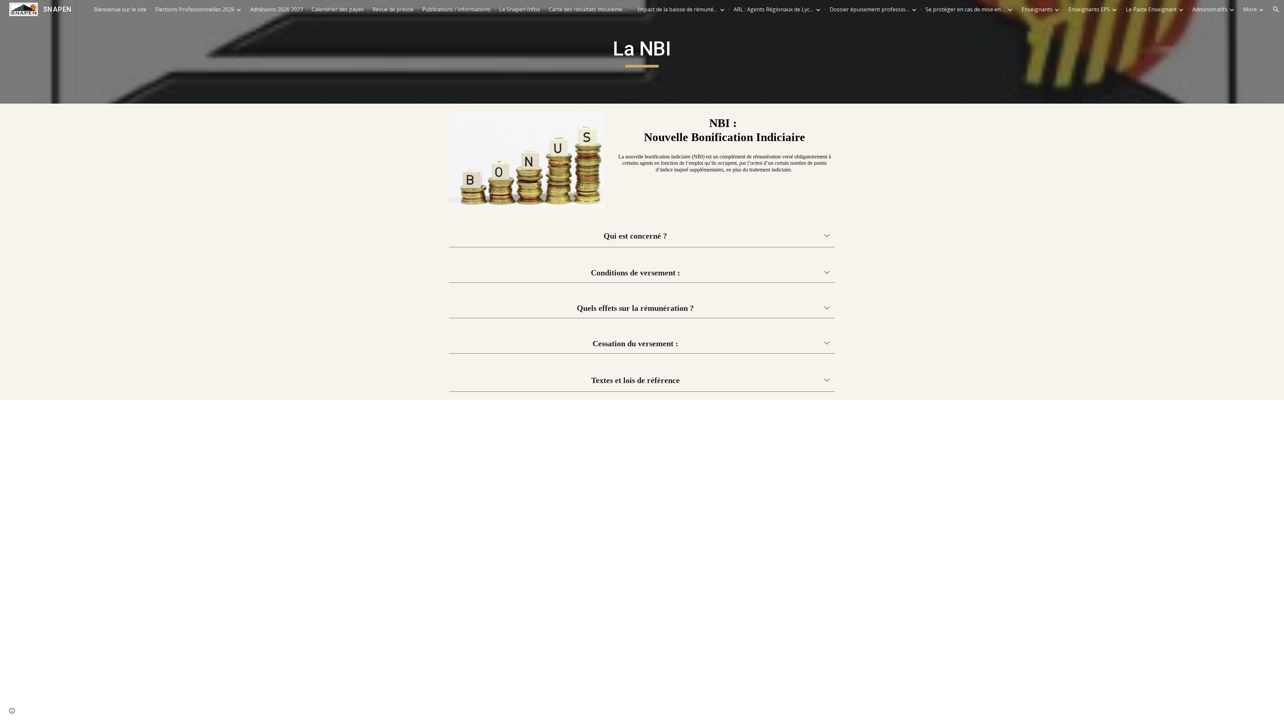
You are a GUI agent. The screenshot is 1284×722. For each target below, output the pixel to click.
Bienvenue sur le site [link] (120, 9)
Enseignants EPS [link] (1089, 9)
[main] (642, 51)
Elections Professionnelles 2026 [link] (194, 9)
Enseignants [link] (1037, 9)
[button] (1276, 9)
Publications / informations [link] (456, 9)
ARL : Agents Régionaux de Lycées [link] (774, 9)
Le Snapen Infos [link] (519, 9)
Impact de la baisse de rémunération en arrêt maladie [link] (678, 9)
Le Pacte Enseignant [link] (1151, 9)
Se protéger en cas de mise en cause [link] (966, 9)
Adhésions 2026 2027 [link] (276, 9)
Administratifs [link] (1209, 9)
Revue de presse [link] (393, 9)
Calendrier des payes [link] (338, 9)
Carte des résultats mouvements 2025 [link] (589, 9)
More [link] (1250, 9)
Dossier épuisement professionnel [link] (870, 9)
